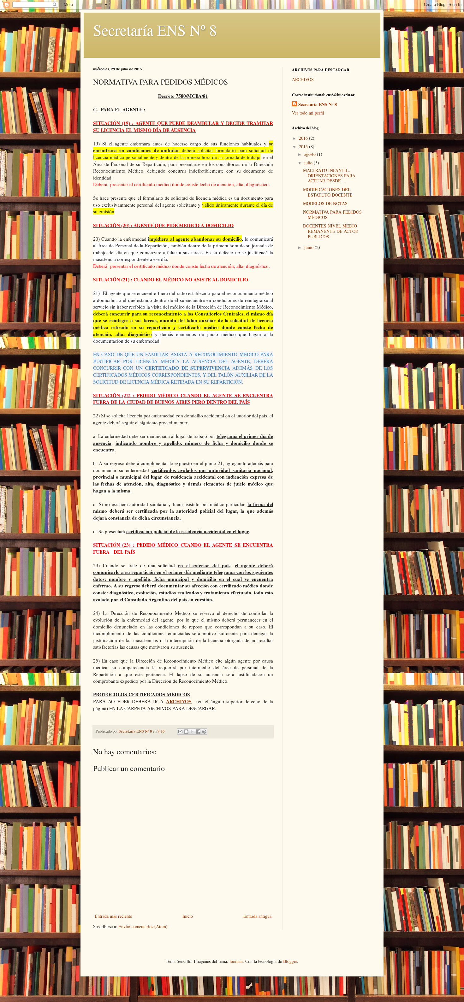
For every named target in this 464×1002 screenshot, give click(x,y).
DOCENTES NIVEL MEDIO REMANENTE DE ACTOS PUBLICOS (330, 231)
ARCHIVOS (179, 701)
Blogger (290, 961)
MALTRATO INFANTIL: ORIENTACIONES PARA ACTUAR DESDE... (329, 175)
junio (309, 247)
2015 (304, 147)
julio (309, 163)
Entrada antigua (257, 916)
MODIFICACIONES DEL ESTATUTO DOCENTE (328, 192)
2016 (304, 138)
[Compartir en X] (192, 731)
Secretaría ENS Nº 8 (155, 30)
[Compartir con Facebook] (198, 731)
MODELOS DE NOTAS (325, 203)
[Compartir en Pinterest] (204, 731)
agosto (310, 154)
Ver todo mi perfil (308, 113)
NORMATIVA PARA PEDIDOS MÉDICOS (332, 214)
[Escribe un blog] (186, 731)
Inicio (187, 916)
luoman (236, 961)
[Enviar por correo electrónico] (180, 731)
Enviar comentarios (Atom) (143, 926)
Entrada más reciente (113, 916)
